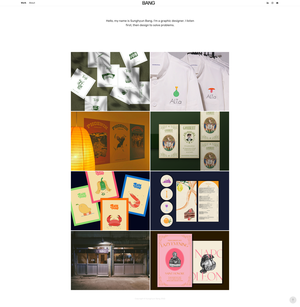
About (32, 3)
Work (23, 3)
